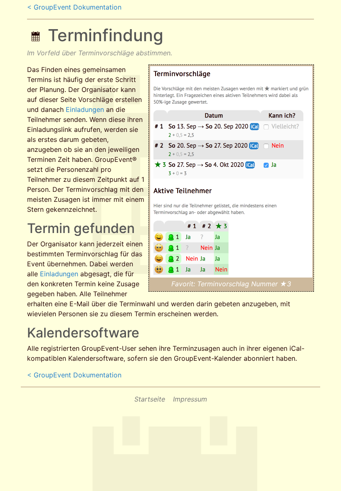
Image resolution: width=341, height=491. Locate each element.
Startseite (149, 399)
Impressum (190, 399)
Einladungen (85, 109)
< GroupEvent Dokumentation (74, 7)
